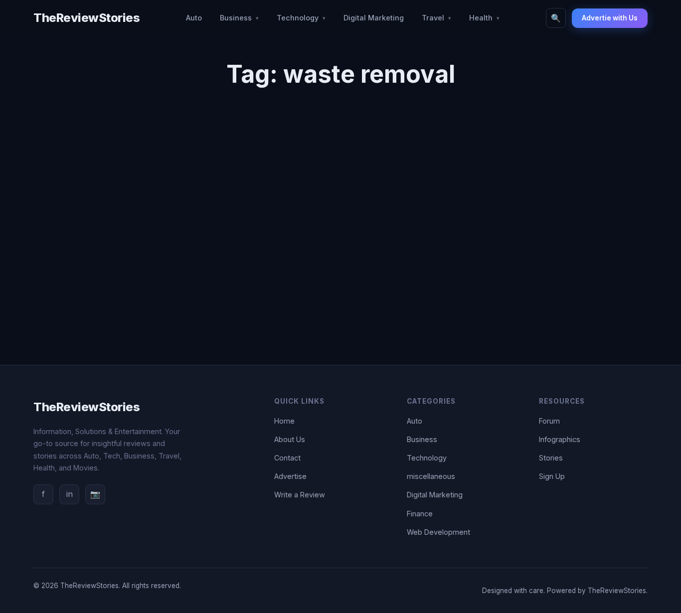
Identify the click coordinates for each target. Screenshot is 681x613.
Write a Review (299, 494)
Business (236, 17)
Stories (551, 458)
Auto (194, 17)
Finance (420, 513)
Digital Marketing (373, 17)
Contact (287, 458)
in (69, 494)
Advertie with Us (610, 18)
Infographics (559, 439)
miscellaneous (431, 476)
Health (481, 17)
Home (284, 421)
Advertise (290, 476)
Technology (298, 17)
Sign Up (552, 476)
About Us (289, 439)
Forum (549, 421)
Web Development (438, 532)
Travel (433, 17)
